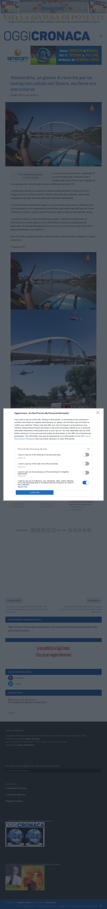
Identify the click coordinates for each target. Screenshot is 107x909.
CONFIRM (35, 493)
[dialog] (53, 454)
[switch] (85, 454)
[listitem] (53, 449)
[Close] (98, 413)
